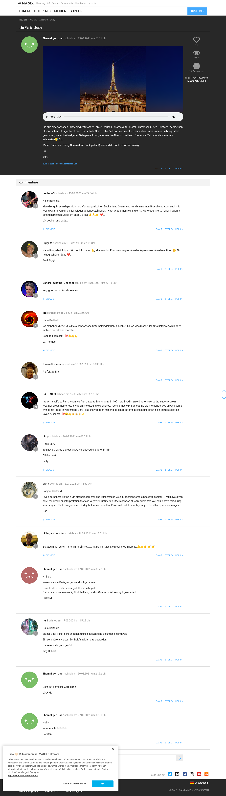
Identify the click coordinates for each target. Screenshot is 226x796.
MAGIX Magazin (74, 791)
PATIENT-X (50, 394)
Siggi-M (48, 243)
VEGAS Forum (52, 791)
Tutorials (42, 11)
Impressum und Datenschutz (23, 775)
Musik (33, 19)
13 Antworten (196, 71)
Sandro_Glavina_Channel (58, 282)
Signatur (50, 229)
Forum (24, 11)
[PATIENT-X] (29, 400)
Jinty (46, 436)
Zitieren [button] (169, 169)
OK (102, 784)
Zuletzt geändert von (60, 164)
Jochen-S (49, 193)
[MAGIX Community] (26, 3)
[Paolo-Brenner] (29, 370)
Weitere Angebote (28, 791)
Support (77, 11)
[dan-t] (29, 490)
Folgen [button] (158, 169)
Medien (60, 11)
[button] (179, 169)
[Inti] (29, 319)
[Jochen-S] (29, 199)
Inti (45, 312)
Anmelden (197, 11)
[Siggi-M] (29, 249)
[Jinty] (29, 442)
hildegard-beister (54, 533)
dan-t (46, 483)
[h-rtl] (29, 626)
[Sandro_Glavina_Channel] (29, 289)
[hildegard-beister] (29, 539)
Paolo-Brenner (52, 364)
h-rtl (46, 620)
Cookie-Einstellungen (74, 783)
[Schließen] (113, 749)
